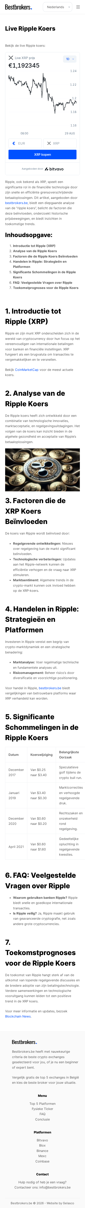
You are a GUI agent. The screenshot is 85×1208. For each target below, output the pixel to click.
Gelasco (68, 1203)
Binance (42, 1151)
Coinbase (42, 1161)
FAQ (42, 1114)
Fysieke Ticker (42, 1109)
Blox (42, 1145)
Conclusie (42, 1119)
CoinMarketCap (27, 370)
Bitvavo (42, 1140)
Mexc (42, 1156)
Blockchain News (18, 1016)
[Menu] (78, 7)
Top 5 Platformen (42, 1104)
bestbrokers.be (16, 203)
